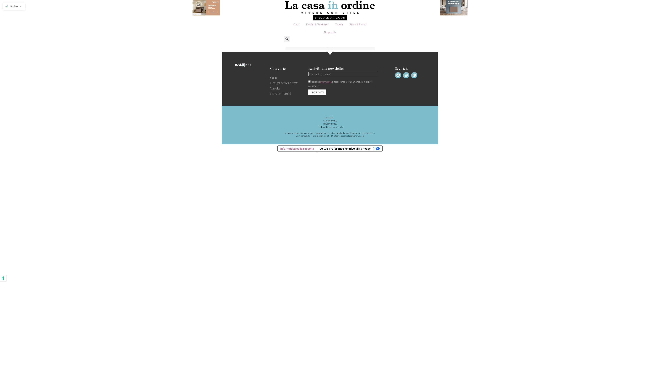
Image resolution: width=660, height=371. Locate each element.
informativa (326, 81)
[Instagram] (406, 75)
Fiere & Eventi (358, 24)
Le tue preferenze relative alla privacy (345, 148)
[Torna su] (654, 365)
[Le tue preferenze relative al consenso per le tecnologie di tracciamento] (3, 278)
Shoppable (330, 32)
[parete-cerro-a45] (330, 48)
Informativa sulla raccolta (297, 148)
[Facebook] (398, 75)
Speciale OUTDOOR (330, 17)
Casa (296, 24)
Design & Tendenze (317, 24)
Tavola (339, 24)
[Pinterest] (414, 75)
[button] (287, 39)
